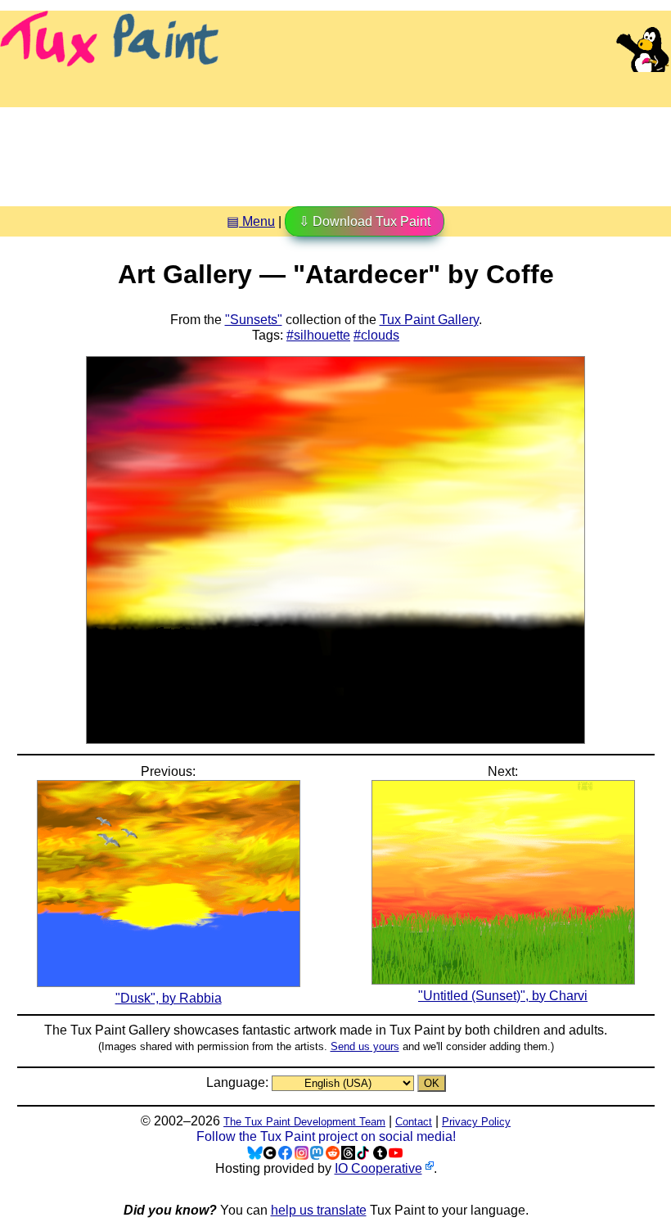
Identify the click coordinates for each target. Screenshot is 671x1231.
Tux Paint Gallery (429, 320)
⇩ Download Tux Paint (364, 221)
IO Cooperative (378, 1168)
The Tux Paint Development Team (304, 1122)
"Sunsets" (253, 320)
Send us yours (365, 1046)
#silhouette (318, 335)
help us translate (319, 1210)
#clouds (376, 335)
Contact (413, 1122)
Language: (239, 1082)
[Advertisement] (335, 150)
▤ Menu (251, 221)
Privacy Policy (476, 1122)
